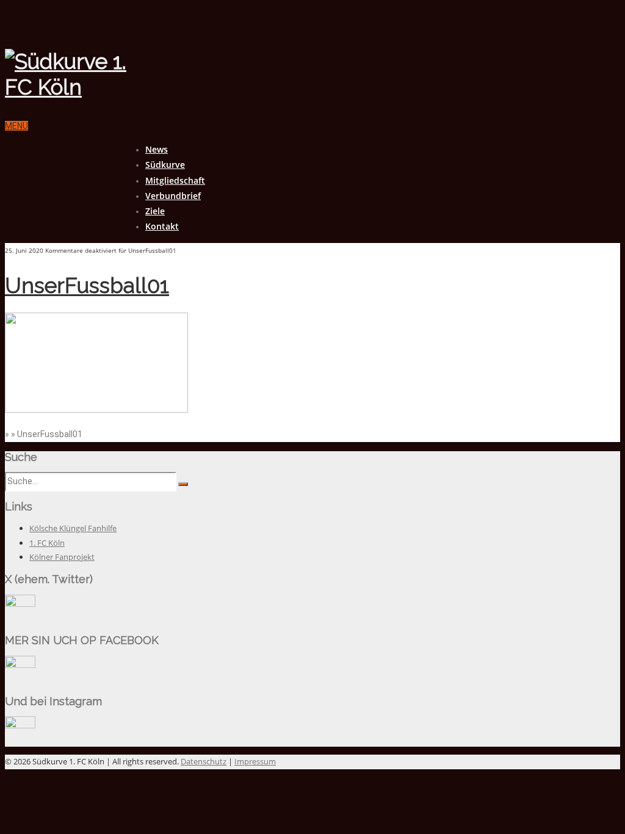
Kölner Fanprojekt (62, 556)
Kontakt (162, 226)
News (156, 149)
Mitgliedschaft (175, 180)
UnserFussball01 (87, 285)
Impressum (255, 761)
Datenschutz (203, 761)
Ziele (155, 211)
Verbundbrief (173, 195)
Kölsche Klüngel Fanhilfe (73, 528)
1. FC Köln (47, 542)
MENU (16, 126)
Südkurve (165, 164)
